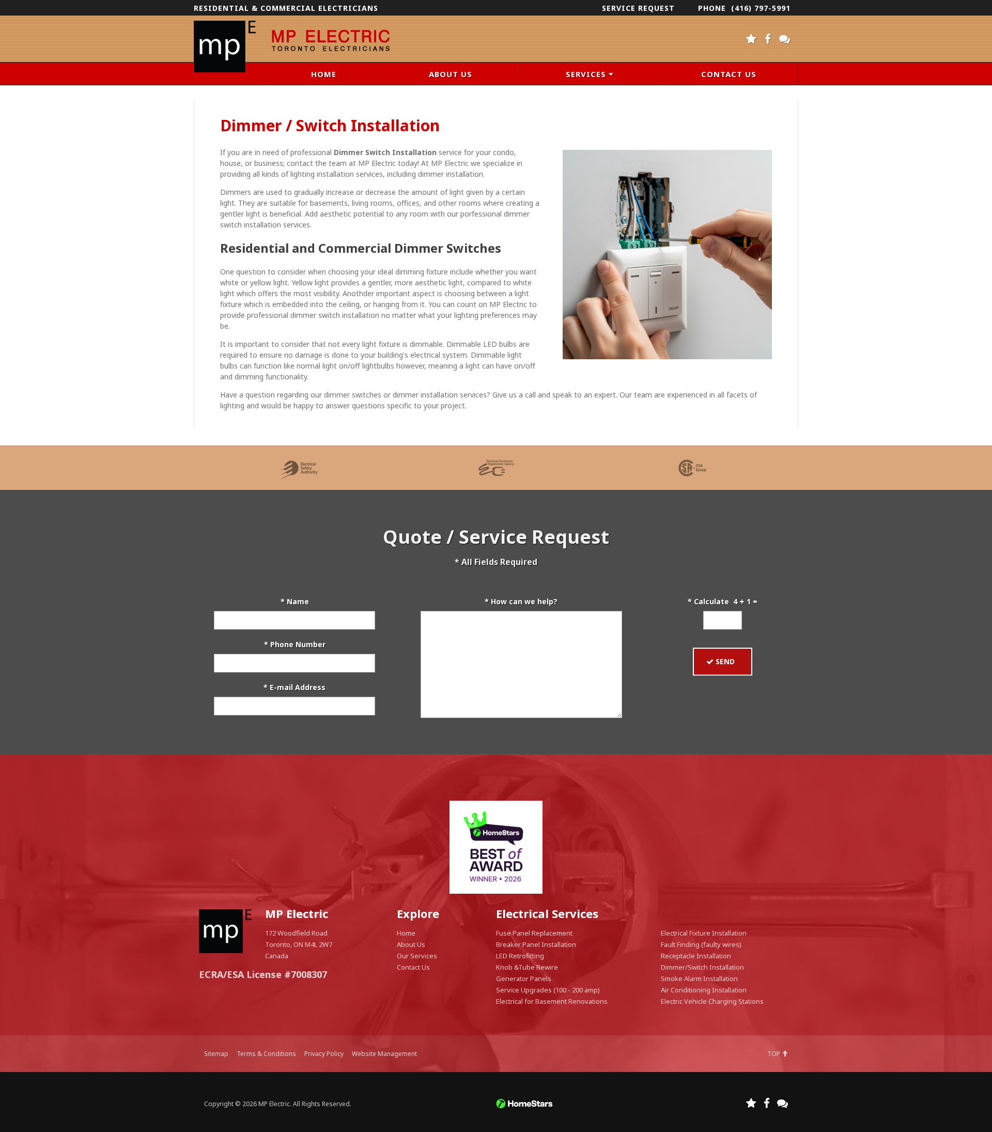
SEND (727, 661)
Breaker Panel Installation (536, 944)
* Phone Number (295, 644)
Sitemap (216, 1053)
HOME (323, 74)
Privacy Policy (324, 1053)
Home (406, 933)
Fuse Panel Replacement (534, 933)
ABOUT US (450, 74)
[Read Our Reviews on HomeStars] (751, 36)
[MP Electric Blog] (785, 36)
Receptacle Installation (696, 955)
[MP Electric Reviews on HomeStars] (751, 1101)
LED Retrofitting (520, 955)
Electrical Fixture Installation (704, 933)
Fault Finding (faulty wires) (701, 944)
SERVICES (587, 74)
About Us (411, 944)
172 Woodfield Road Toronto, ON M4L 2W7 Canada (298, 944)
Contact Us (413, 967)
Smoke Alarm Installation (699, 978)
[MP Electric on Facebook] (768, 36)
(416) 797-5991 (761, 8)
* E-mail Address (295, 687)
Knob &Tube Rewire (527, 967)
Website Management (384, 1053)
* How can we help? (521, 601)
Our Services (417, 955)
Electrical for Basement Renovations (552, 1001)
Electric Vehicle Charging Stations (712, 1001)
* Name (295, 601)
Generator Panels (523, 978)
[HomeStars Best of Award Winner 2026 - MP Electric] (496, 847)
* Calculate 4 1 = (722, 601)
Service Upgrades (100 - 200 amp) (548, 990)
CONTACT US (728, 74)
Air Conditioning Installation (704, 990)
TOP (774, 1053)
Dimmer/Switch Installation (702, 967)
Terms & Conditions (266, 1053)
